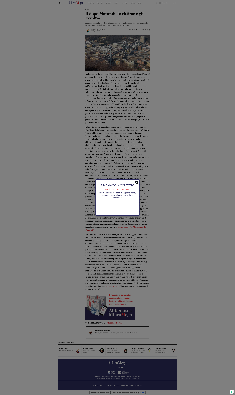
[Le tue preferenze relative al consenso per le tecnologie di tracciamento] (232, 392)
